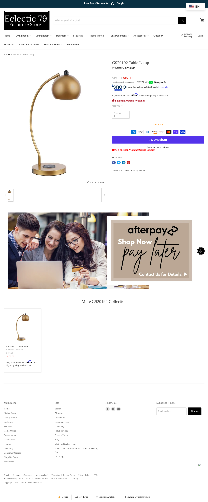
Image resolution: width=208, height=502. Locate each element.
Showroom (73, 44)
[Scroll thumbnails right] (103, 195)
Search (58, 408)
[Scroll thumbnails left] (5, 195)
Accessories (140, 35)
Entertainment (119, 35)
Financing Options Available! (130, 100)
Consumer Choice (29, 44)
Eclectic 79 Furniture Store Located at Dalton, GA (46, 478)
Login (200, 35)
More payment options (158, 147)
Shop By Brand (52, 44)
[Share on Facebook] (114, 162)
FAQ (57, 439)
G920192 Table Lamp (17, 346)
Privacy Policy (61, 435)
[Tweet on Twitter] (119, 162)
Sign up (194, 411)
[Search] (182, 20)
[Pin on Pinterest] (128, 162)
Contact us (60, 417)
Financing (9, 44)
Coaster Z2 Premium (125, 68)
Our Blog (59, 456)
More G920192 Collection (104, 301)
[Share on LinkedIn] (123, 162)
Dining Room (42, 35)
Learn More (164, 87)
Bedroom (61, 35)
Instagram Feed (62, 422)
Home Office (97, 35)
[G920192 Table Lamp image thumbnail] (9, 195)
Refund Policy (61, 431)
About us (59, 413)
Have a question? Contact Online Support (133, 150)
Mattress (78, 35)
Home (7, 35)
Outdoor (158, 35)
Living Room (22, 35)
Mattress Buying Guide (66, 444)
